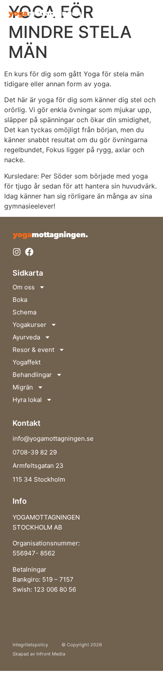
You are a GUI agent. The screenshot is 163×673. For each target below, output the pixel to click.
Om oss (24, 287)
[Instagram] (17, 252)
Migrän (23, 387)
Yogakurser (29, 325)
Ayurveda (26, 337)
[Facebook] (29, 252)
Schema (24, 312)
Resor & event (33, 350)
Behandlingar (32, 375)
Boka (20, 300)
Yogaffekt (27, 362)
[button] (147, 12)
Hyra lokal (27, 400)
